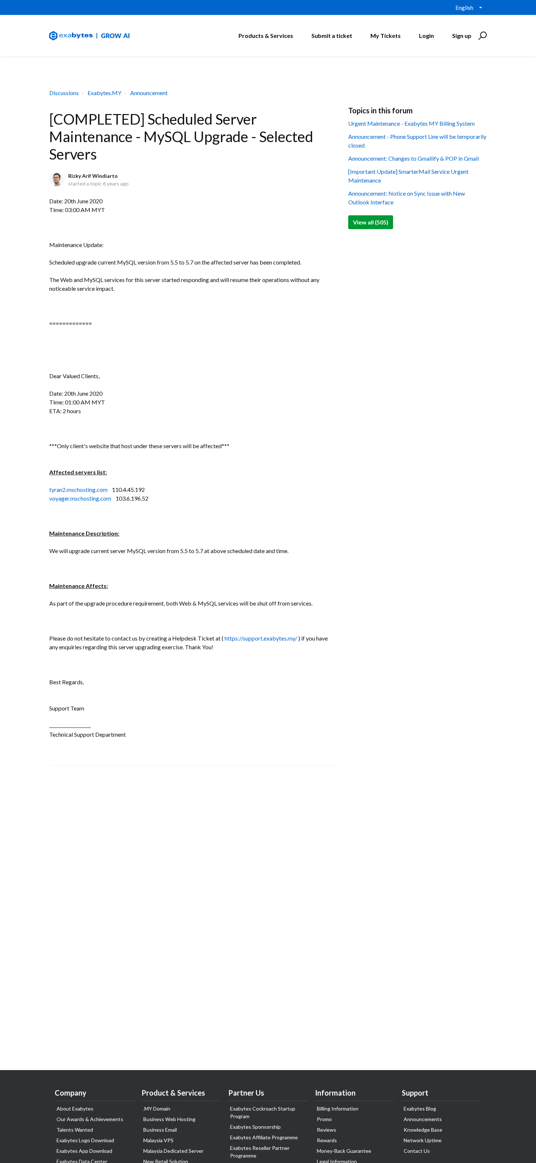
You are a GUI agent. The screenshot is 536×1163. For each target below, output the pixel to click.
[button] (481, 35)
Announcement (149, 92)
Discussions (64, 92)
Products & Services (265, 35)
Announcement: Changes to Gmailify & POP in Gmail (413, 158)
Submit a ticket (331, 35)
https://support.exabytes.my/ (261, 638)
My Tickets (385, 35)
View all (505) (370, 222)
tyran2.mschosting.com (78, 489)
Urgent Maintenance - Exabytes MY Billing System (411, 123)
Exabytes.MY (104, 92)
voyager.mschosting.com (80, 498)
